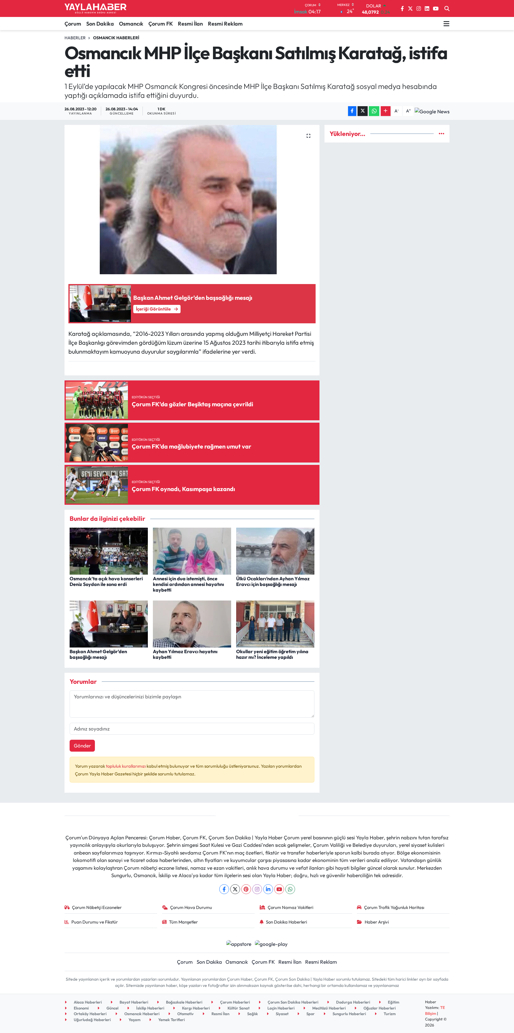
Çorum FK (160, 23)
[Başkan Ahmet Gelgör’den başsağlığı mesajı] (109, 623)
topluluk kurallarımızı (126, 766)
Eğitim (393, 1002)
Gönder (82, 745)
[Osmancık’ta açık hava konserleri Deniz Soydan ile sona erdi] (109, 550)
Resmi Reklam (225, 23)
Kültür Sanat (238, 1008)
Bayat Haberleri (133, 1002)
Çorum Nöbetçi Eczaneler (97, 907)
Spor (310, 1013)
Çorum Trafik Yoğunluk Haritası (394, 907)
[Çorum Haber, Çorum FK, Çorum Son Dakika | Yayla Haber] (95, 8)
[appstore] (239, 943)
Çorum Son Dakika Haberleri (292, 1002)
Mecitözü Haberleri (328, 1008)
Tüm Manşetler (183, 922)
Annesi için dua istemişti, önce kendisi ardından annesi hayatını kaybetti (188, 584)
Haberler (75, 37)
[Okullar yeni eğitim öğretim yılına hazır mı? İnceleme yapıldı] (275, 623)
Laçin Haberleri (280, 1008)
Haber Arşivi (377, 922)
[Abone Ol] (432, 111)
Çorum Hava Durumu (191, 907)
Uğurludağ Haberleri (92, 1019)
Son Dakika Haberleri (286, 922)
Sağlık (252, 1013)
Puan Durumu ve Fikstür (94, 922)
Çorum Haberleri (234, 1002)
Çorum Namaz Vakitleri (290, 907)
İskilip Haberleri (149, 1008)
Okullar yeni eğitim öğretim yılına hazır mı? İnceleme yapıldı (272, 654)
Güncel (112, 1008)
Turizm (389, 1013)
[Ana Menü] (446, 23)
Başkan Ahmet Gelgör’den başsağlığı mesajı (98, 654)
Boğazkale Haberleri (183, 1002)
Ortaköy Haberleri (89, 1013)
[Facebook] (224, 889)
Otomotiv (185, 1013)
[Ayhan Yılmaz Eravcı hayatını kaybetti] (192, 623)
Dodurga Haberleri (352, 1002)
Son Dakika (100, 23)
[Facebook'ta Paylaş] (352, 111)
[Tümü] (441, 134)
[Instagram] (257, 889)
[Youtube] (279, 889)
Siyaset (282, 1013)
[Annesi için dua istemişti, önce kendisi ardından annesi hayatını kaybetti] (192, 550)
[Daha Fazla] (386, 111)
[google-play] (271, 943)
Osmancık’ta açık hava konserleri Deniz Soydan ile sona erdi (106, 581)
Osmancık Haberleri (116, 37)
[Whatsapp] (290, 889)
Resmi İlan (190, 23)
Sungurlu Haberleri (349, 1013)
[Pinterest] (246, 889)
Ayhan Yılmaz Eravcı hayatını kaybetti (185, 654)
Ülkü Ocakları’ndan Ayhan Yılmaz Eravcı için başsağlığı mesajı (273, 581)
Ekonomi (81, 1008)
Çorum (73, 23)
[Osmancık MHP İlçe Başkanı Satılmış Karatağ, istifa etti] (192, 199)
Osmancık (131, 23)
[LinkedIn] (268, 889)
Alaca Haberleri (87, 1002)
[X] (235, 889)
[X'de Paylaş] (363, 111)
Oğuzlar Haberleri (379, 1008)
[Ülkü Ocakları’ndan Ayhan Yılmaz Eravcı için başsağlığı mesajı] (275, 550)
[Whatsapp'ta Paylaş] (374, 111)
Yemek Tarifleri (171, 1019)
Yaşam (134, 1019)
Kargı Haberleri (195, 1008)
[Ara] (446, 8)
